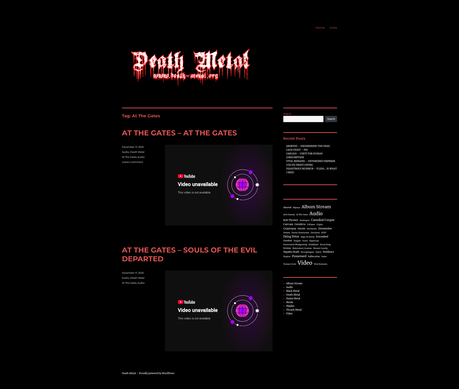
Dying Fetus (291, 236)
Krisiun (287, 248)
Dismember (325, 228)
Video (305, 263)
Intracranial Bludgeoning (295, 244)
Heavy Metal (293, 298)
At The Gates (129, 156)
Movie (289, 302)
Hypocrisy (314, 241)
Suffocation (314, 256)
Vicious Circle (289, 264)
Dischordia (312, 229)
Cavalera (300, 224)
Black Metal (292, 291)
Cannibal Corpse (323, 220)
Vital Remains (320, 264)
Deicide (301, 228)
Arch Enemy (289, 214)
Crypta (319, 224)
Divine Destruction (300, 233)
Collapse (311, 224)
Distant (286, 233)
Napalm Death (291, 251)
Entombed (322, 236)
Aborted (287, 207)
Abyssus (296, 207)
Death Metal (137, 151)
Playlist (286, 256)
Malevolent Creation (302, 248)
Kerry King (325, 244)
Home (320, 27)
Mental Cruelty (320, 248)
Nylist (318, 252)
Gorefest (287, 240)
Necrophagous (307, 252)
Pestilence (328, 251)
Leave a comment (132, 162)
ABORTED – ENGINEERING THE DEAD (308, 146)
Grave (305, 241)
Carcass (288, 224)
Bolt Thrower (290, 220)
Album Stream (316, 206)
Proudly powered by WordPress (156, 373)
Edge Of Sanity (307, 237)
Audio (125, 151)
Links (333, 27)
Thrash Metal (294, 309)
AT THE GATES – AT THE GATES (179, 132)
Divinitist (315, 233)
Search (287, 113)
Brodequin (305, 220)
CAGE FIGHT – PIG (297, 149)
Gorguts (297, 241)
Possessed (299, 256)
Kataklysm (314, 244)
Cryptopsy (289, 228)
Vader (324, 256)
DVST (323, 233)
